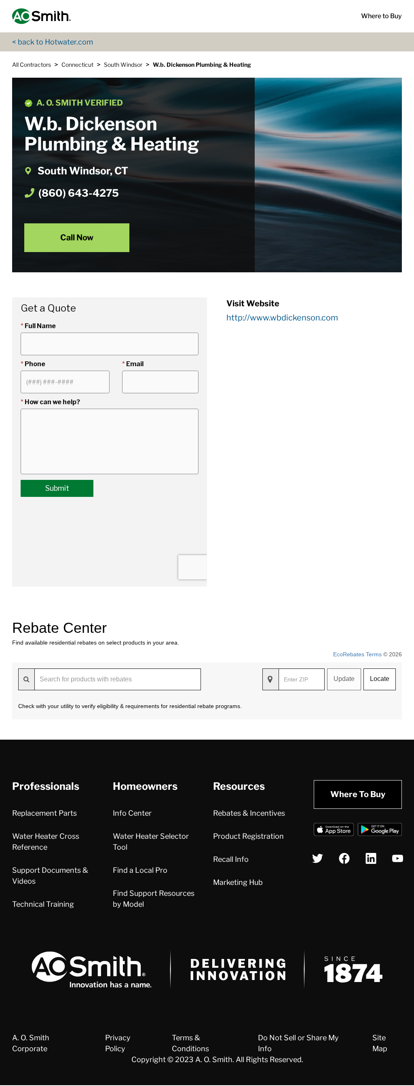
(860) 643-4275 (78, 193)
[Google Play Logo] (380, 831)
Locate (379, 678)
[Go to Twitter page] (317, 858)
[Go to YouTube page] (397, 858)
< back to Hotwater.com (52, 42)
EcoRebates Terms (357, 654)
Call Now (76, 237)
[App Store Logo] (334, 831)
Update (344, 678)
